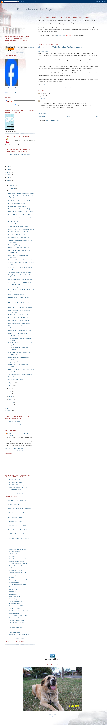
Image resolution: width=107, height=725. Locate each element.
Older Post (95, 116)
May (10, 394)
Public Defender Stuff (15, 596)
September (12, 383)
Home (68, 116)
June (10, 391)
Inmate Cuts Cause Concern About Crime (19, 509)
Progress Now (13, 594)
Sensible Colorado (14, 603)
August (11, 386)
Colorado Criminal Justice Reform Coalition (16, 58)
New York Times (43, 51)
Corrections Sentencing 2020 (17, 572)
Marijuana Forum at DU (14, 504)
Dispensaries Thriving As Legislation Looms (21, 193)
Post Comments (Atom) (52, 120)
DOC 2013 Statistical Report (17, 485)
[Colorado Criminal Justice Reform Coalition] (11, 86)
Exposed (11, 577)
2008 (8, 408)
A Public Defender (14, 551)
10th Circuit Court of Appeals (17, 549)
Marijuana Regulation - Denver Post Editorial (21, 229)
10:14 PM (43, 98)
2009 (8, 183)
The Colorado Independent (16, 620)
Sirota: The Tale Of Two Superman (18, 226)
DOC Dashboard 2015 (15, 482)
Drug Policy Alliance (15, 575)
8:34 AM (42, 110)
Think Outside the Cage (34, 9)
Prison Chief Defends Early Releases (18, 235)
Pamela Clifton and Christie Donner (18, 434)
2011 (8, 177)
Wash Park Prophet (14, 632)
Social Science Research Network (18, 611)
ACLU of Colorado (14, 554)
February (11, 402)
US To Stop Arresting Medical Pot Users (19, 272)
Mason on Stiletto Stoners (15, 379)
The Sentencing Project (15, 627)
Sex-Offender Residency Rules (16, 534)
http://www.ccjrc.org (15, 424)
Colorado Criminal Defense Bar (18, 559)
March (11, 399)
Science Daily (13, 599)
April (10, 396)
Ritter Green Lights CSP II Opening (18, 525)
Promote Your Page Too (11, 87)
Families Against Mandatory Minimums (20, 580)
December (12, 185)
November (12, 188)
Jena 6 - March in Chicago (15, 517)
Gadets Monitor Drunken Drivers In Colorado (21, 211)
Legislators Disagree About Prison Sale (19, 214)
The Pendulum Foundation (16, 622)
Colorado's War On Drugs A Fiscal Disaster (20, 330)
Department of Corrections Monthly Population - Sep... (18, 334)
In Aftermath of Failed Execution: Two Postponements (61, 47)
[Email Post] (45, 84)
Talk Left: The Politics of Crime (18, 615)
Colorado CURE (13, 556)
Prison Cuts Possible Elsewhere (17, 294)
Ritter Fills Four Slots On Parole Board (18, 538)
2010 (8, 180)
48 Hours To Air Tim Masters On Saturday (19, 530)
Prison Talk (12, 592)
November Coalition (15, 587)
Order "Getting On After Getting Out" (19, 155)
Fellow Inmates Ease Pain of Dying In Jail (20, 279)
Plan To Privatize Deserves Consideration (20, 201)
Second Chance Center (15, 601)
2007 (8, 411)
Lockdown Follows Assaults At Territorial (20, 260)
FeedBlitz (31, 47)
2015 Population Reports (16, 480)
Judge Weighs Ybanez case (16, 362)
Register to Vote (12, 377)
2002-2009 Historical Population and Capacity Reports (19, 488)
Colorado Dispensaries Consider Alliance (20, 374)
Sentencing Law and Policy (17, 606)
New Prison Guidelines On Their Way (18, 232)
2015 (8, 167)
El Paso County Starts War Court (17, 513)
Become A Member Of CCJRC (17, 157)
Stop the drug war (14, 613)
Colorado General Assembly (17, 561)
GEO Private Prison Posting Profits (17, 500)
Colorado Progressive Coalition (18, 563)
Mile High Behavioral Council (18, 584)
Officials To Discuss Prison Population (19, 247)
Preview (18, 47)
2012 (8, 175)
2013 (8, 172)
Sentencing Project (14, 608)
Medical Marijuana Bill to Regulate (18, 237)
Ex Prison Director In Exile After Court (19, 315)
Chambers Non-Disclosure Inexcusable (19, 297)
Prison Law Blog (14, 589)
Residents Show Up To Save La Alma (18, 320)
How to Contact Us (14, 421)
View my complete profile (14, 448)
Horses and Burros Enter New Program (19, 323)
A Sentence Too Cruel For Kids (17, 206)
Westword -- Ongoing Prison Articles (19, 634)
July (10, 388)
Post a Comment (42, 113)
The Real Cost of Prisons (16, 625)
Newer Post (41, 116)
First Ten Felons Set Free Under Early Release (21, 300)
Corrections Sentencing (15, 570)
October (11, 191)
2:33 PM (42, 84)
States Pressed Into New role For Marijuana (20, 209)
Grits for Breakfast (14, 582)
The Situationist (13, 630)
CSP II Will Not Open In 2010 (16, 203)
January (11, 405)
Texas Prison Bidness (15, 618)
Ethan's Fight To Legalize (15, 245)
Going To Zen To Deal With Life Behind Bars (21, 318)
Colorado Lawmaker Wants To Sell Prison (20, 307)
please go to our (64, 35)
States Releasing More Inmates (17, 287)
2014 (8, 169)
